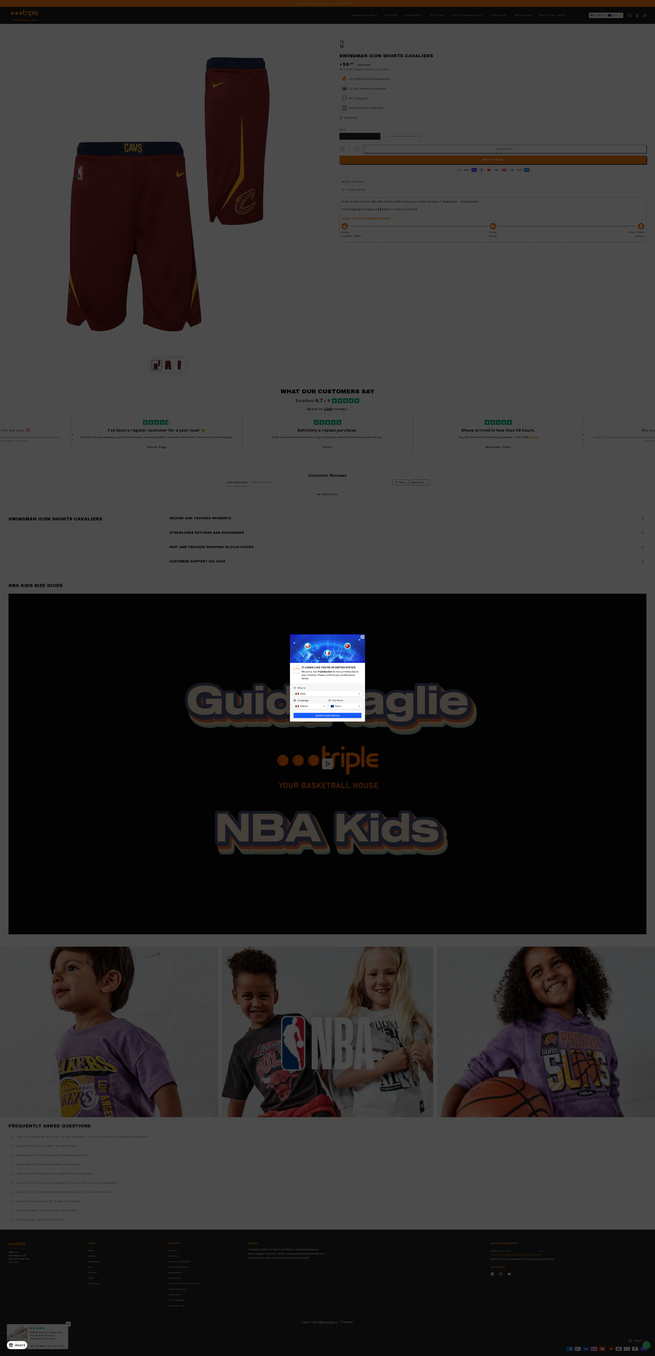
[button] (327, 694)
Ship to (301, 688)
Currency (338, 700)
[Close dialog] (362, 637)
